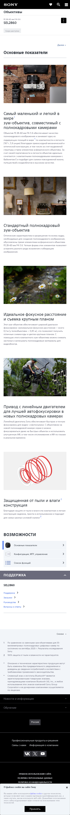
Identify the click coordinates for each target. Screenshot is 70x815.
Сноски (60, 634)
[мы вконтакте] (27, 754)
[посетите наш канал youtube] (42, 754)
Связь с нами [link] (19, 745)
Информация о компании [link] (43, 745)
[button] (35, 698)
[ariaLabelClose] (66, 4)
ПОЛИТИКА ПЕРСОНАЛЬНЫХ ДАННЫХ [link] (35, 778)
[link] (51, 4)
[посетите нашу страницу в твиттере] (35, 754)
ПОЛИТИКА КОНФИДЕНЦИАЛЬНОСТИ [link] (35, 782)
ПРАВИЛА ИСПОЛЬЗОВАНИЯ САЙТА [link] (35, 774)
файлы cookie (36, 794)
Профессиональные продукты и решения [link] (35, 740)
